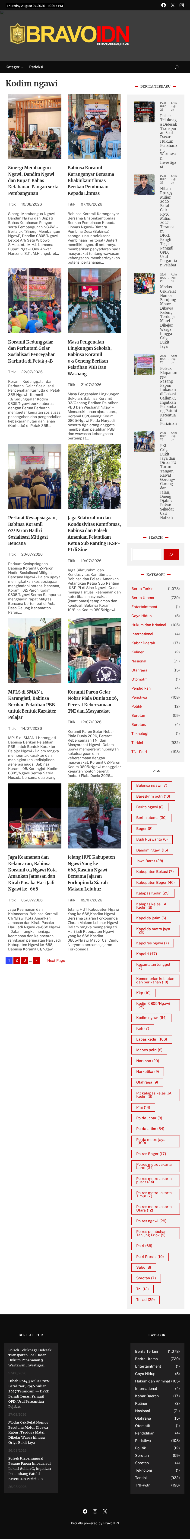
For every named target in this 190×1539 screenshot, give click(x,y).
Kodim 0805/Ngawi (153, 1005)
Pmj (143, 1107)
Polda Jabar (149, 1118)
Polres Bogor (151, 1154)
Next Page (56, 960)
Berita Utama (142, 598)
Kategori (13, 67)
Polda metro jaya (150, 1141)
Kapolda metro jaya (153, 930)
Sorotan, (138, 724)
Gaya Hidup (141, 616)
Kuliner (137, 652)
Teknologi (139, 733)
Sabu (143, 1267)
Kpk (142, 1028)
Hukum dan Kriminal (148, 625)
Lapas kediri (151, 1039)
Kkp (143, 993)
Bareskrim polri (153, 796)
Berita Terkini (142, 588)
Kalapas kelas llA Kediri (151, 906)
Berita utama (151, 817)
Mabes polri (149, 1050)
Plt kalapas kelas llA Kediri (153, 1095)
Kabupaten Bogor (155, 882)
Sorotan (138, 715)
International (142, 634)
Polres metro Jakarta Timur (154, 1194)
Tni (142, 1289)
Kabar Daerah (143, 643)
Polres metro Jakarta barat (154, 1166)
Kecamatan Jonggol (153, 966)
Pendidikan (141, 688)
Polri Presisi (150, 1256)
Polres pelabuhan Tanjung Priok (151, 1233)
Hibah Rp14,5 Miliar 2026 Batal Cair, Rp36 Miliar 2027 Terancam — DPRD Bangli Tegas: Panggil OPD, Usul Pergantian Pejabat (168, 227)
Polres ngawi (151, 1221)
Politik (136, 706)
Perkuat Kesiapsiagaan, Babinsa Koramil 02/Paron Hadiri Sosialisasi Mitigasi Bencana (32, 530)
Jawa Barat (149, 861)
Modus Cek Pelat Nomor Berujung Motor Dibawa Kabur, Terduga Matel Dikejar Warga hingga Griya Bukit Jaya (168, 317)
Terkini (137, 742)
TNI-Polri (139, 752)
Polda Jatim (150, 1128)
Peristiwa (139, 697)
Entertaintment (144, 607)
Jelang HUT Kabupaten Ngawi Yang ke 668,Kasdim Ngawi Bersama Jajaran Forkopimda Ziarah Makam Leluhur (91, 873)
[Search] (171, 554)
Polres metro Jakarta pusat (154, 1180)
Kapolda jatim (151, 918)
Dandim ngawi (152, 850)
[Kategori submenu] (22, 67)
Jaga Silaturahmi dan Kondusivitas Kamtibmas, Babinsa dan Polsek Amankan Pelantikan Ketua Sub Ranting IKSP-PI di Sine (94, 533)
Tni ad (145, 1299)
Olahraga (139, 670)
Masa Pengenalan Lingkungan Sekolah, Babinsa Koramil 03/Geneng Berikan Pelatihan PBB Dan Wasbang (90, 358)
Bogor (144, 828)
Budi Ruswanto (152, 839)
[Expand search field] (174, 67)
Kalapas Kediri (153, 893)
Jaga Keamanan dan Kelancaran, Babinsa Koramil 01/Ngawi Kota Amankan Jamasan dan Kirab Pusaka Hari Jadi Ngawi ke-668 (32, 873)
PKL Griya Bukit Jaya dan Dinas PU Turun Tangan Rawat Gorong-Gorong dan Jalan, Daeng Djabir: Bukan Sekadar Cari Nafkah (168, 482)
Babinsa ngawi (151, 785)
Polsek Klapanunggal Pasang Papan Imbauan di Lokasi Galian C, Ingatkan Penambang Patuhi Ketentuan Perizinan (168, 396)
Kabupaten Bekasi (155, 871)
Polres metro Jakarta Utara (154, 1208)
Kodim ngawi (151, 1017)
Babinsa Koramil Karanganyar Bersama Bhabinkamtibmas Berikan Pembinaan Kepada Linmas (91, 180)
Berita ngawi (150, 807)
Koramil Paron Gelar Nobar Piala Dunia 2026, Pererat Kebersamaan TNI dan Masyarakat (93, 701)
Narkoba (147, 1061)
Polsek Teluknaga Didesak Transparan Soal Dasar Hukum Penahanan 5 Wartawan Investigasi (168, 141)
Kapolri (146, 954)
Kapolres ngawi (152, 943)
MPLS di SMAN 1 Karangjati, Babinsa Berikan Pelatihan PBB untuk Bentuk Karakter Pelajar (32, 704)
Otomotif (139, 679)
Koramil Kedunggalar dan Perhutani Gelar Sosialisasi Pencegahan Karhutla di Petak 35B (32, 351)
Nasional (138, 661)
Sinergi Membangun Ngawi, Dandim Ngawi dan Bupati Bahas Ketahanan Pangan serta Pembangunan (33, 180)
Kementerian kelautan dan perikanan (155, 980)
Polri (144, 1246)
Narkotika (147, 1071)
